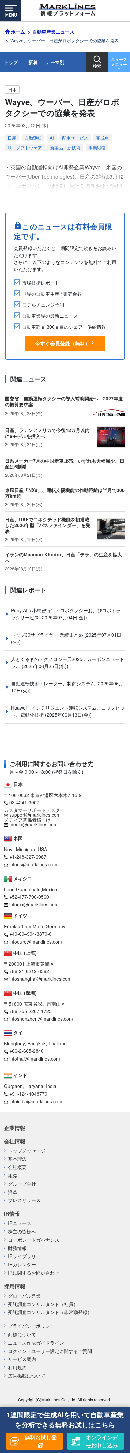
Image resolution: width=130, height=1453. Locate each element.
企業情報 (14, 1128)
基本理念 (17, 1159)
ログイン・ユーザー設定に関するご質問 (50, 1351)
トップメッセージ (26, 1151)
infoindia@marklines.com (35, 1101)
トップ (11, 62)
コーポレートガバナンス (33, 1240)
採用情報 (14, 1286)
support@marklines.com (35, 814)
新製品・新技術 (65, 147)
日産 (12, 138)
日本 (12, 89)
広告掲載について (26, 1376)
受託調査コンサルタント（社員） (43, 1304)
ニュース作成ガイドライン (36, 1343)
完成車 (102, 138)
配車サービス (75, 138)
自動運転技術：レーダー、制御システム (53, 683)
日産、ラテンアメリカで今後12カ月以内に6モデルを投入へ (47, 433)
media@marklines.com (33, 824)
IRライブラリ (22, 1256)
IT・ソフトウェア (25, 147)
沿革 (12, 1192)
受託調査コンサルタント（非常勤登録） (50, 1312)
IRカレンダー (22, 1264)
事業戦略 (97, 147)
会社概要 (17, 1167)
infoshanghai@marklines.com (40, 978)
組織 (12, 1175)
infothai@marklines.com (34, 1058)
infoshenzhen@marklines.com (41, 1018)
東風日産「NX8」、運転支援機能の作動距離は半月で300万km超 (65, 493)
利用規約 (17, 1367)
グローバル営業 (24, 1296)
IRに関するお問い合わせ (33, 1273)
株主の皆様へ (22, 1231)
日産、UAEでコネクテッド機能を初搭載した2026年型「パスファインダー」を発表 (47, 525)
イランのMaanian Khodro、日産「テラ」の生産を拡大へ (63, 557)
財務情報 (17, 1248)
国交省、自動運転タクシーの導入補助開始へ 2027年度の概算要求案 (64, 401)
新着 (33, 62)
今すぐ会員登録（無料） (62, 343)
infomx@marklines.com (34, 904)
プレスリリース (24, 1200)
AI (52, 138)
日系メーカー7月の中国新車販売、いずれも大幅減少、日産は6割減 (64, 463)
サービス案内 (22, 1359)
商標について (22, 1334)
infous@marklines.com (33, 864)
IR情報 (12, 1213)
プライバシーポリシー (31, 1326)
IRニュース (19, 1223)
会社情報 (14, 1141)
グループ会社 (22, 1184)
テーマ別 (55, 62)
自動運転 (33, 138)
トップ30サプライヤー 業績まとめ (47, 634)
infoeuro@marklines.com (35, 941)
